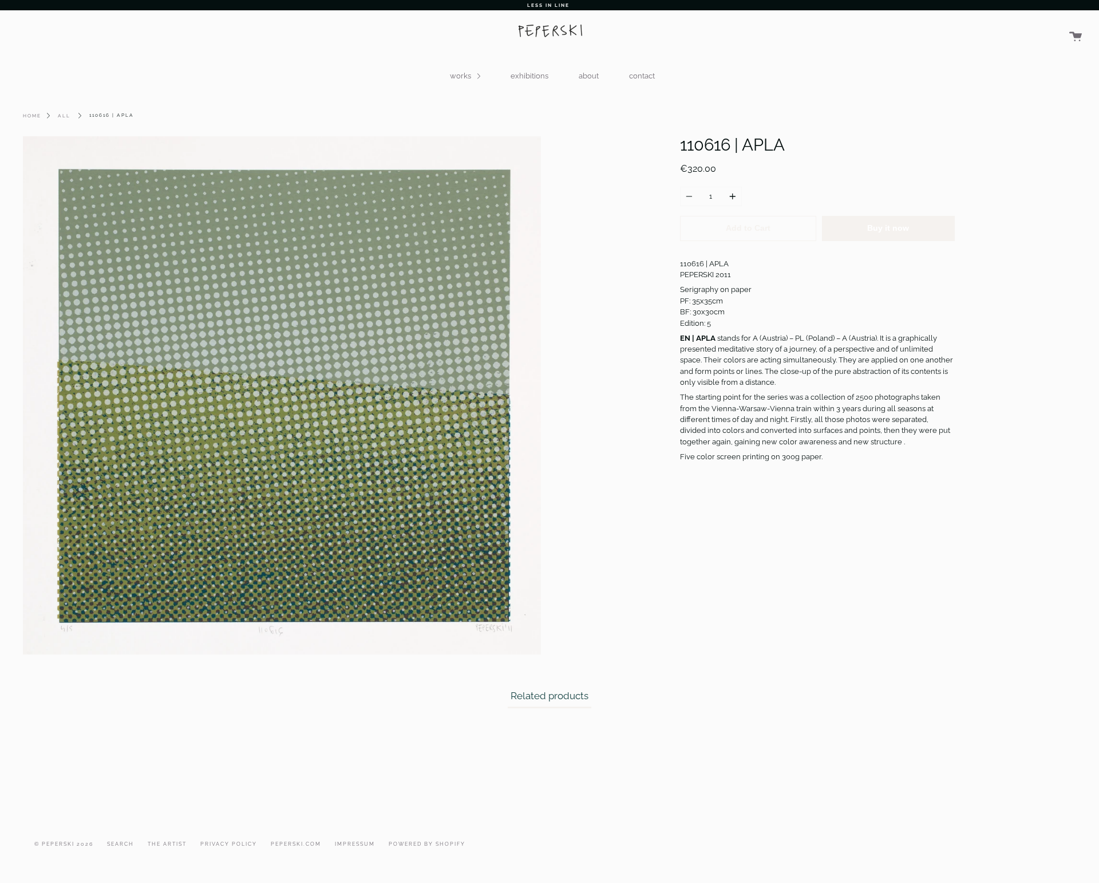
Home (32, 116)
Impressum (355, 844)
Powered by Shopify (427, 844)
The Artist (167, 844)
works (461, 76)
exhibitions (529, 76)
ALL (64, 116)
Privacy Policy (228, 844)
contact (642, 76)
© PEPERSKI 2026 (63, 844)
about (589, 76)
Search (120, 844)
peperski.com (296, 844)
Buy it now (888, 228)
